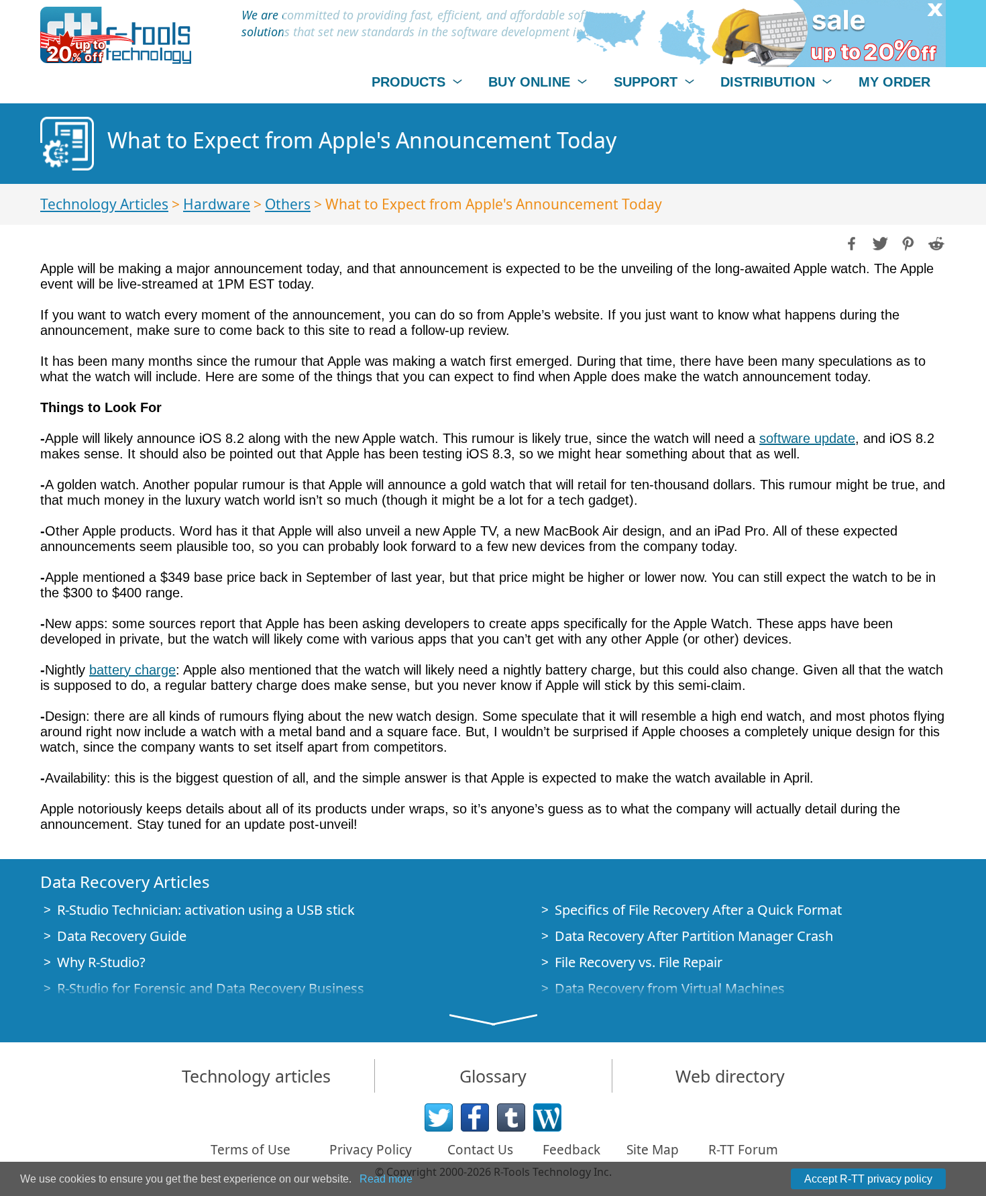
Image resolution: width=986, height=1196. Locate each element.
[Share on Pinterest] (907, 242)
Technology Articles (104, 204)
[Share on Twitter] (878, 242)
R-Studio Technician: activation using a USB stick (206, 910)
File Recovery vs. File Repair (638, 962)
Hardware (216, 204)
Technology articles (256, 1075)
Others (288, 204)
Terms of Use (250, 1149)
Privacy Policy (370, 1149)
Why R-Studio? (101, 962)
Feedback (571, 1149)
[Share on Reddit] (935, 242)
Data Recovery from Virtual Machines (670, 988)
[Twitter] (439, 1117)
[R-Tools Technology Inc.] (115, 35)
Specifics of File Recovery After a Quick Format (698, 910)
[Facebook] (475, 1117)
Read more (386, 1179)
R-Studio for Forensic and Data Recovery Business (210, 988)
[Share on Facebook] (850, 242)
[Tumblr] (511, 1117)
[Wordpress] (547, 1117)
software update (807, 438)
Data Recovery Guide (121, 936)
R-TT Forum (743, 1149)
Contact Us (480, 1149)
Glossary (493, 1075)
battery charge (132, 669)
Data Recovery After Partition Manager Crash (694, 936)
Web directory (730, 1075)
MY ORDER (894, 81)
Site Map (652, 1149)
